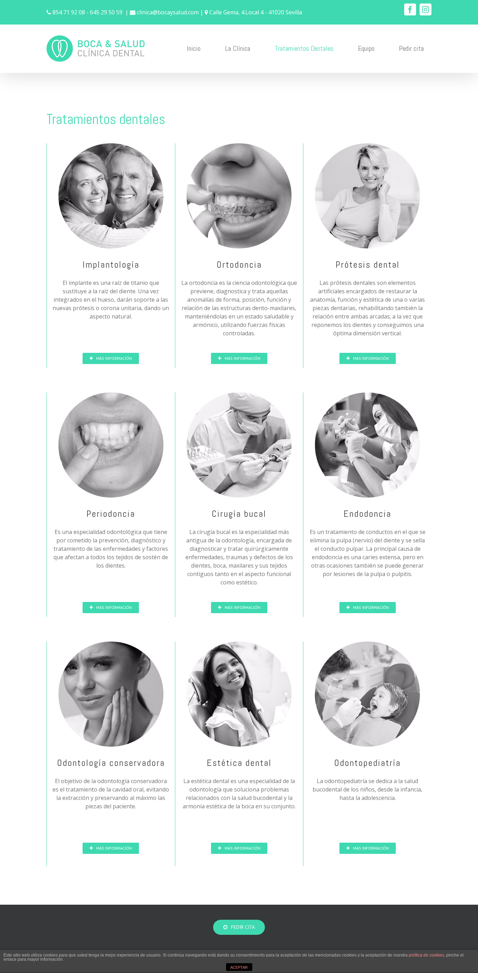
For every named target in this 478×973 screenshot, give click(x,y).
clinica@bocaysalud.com (168, 12)
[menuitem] (198, 49)
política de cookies (426, 955)
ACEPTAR (239, 967)
